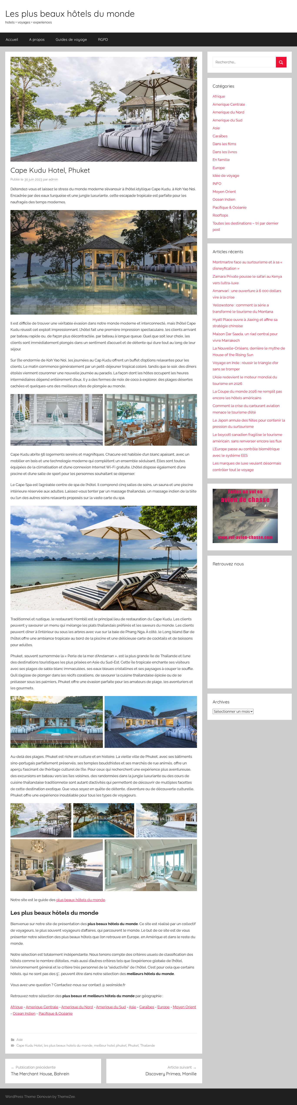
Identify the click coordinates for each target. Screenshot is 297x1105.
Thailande (147, 1046)
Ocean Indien (24, 1013)
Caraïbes (146, 1007)
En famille (221, 160)
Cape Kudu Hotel (29, 1046)
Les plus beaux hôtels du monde (70, 13)
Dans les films (224, 144)
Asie (132, 1007)
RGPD (103, 39)
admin (53, 179)
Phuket (133, 1046)
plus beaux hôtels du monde (80, 900)
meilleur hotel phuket (110, 1046)
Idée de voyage (226, 175)
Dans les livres (225, 152)
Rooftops (220, 215)
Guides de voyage (71, 39)
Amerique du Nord (77, 1007)
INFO (217, 183)
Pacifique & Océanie (56, 1013)
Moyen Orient (184, 1007)
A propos (37, 39)
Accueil (12, 39)
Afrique (16, 1007)
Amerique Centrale (42, 1007)
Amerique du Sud (111, 1007)
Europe (163, 1007)
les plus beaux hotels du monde (68, 1046)
